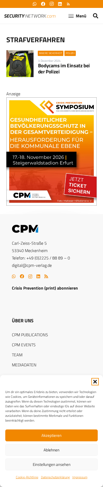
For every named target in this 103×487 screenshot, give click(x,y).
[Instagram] (30, 276)
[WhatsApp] (14, 276)
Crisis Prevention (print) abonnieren (45, 288)
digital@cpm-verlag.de (32, 265)
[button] (95, 381)
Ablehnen (51, 450)
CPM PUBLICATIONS (30, 335)
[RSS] (46, 276)
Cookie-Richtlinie (27, 477)
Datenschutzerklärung (55, 477)
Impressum (79, 477)
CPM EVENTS (24, 345)
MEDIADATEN (24, 365)
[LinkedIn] (38, 276)
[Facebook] (22, 276)
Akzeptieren (51, 435)
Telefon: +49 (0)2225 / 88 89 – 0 (41, 258)
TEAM (17, 355)
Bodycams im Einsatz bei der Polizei (64, 68)
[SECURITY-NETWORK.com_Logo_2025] (29, 16)
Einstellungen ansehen (52, 464)
